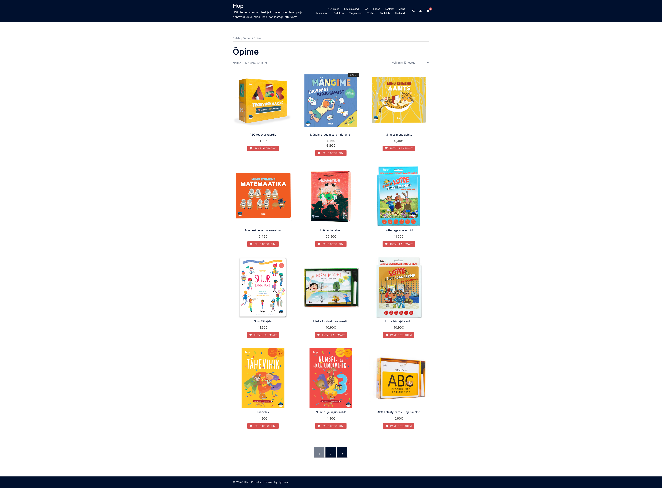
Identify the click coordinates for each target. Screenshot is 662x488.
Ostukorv (339, 13)
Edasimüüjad (351, 8)
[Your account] (420, 10)
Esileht (237, 38)
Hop (366, 8)
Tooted (371, 13)
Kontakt (389, 8)
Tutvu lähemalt (401, 148)
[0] (428, 10)
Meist (401, 8)
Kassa (376, 8)
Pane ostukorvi (265, 148)
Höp (238, 5)
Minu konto (322, 13)
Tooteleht (385, 13)
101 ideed (333, 8)
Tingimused (355, 13)
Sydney (283, 482)
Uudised (400, 13)
